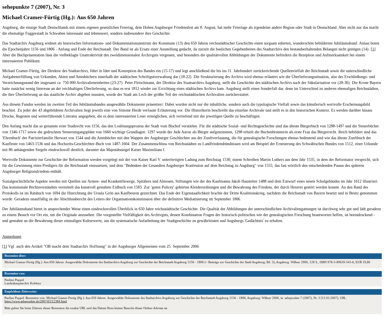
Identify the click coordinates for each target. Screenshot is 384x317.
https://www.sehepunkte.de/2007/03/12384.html (35, 301)
